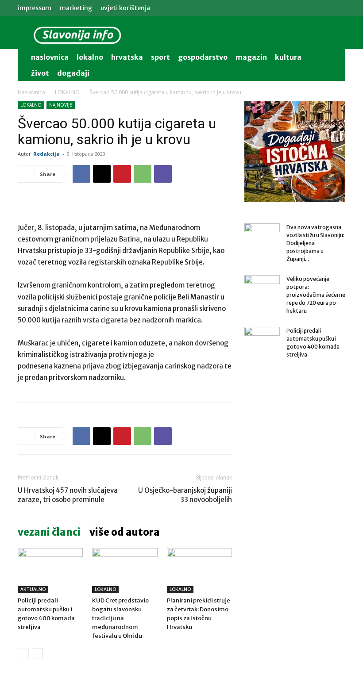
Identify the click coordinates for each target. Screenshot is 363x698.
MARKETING (76, 8)
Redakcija (46, 153)
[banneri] (294, 151)
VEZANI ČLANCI (49, 532)
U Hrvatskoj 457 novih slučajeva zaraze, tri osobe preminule (68, 495)
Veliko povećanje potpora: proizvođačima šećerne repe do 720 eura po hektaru (315, 295)
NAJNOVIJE (60, 105)
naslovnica (50, 57)
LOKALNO (67, 92)
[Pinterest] (122, 174)
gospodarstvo (203, 57)
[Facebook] (81, 174)
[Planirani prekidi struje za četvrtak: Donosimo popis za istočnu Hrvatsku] (199, 570)
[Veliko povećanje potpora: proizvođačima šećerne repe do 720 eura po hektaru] (262, 287)
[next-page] (37, 653)
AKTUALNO (33, 589)
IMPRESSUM (34, 8)
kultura (288, 57)
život (40, 73)
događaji (73, 73)
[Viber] (163, 174)
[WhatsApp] (142, 174)
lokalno (90, 57)
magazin (251, 57)
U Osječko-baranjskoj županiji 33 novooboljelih (185, 495)
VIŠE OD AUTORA (124, 532)
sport (160, 57)
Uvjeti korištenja (125, 8)
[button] (334, 57)
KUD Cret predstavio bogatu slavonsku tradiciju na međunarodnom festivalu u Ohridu (120, 618)
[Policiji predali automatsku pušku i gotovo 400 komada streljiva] (50, 570)
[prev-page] (23, 653)
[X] (102, 174)
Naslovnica (31, 92)
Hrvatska (127, 57)
